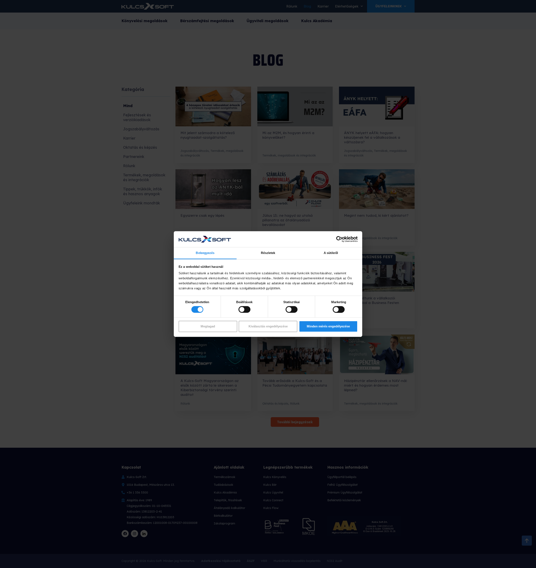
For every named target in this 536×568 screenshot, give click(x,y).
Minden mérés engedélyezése (328, 326)
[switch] (244, 309)
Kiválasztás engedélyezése (268, 326)
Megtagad (208, 326)
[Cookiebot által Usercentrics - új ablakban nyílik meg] (339, 239)
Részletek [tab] (268, 253)
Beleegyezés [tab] (205, 253)
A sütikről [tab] (331, 253)
